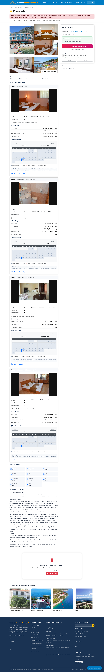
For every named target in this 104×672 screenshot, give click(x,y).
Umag (57, 628)
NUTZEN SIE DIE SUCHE (22, 17)
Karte (69, 60)
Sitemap (81, 669)
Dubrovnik (49, 652)
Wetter (77, 2)
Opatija (53, 635)
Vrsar (60, 628)
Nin (51, 640)
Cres (47, 633)
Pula (47, 628)
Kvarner (48, 631)
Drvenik (25, 7)
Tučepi (58, 649)
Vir (70, 640)
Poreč (69, 627)
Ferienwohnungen (58, 2)
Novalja (64, 633)
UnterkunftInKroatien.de (37, 646)
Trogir (54, 649)
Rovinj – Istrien (78, 641)
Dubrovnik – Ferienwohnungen (82, 631)
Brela (56, 647)
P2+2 (77, 31)
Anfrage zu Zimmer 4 (18, 460)
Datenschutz (75, 669)
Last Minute (69, 2)
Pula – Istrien (78, 643)
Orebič (65, 654)
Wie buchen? (80, 662)
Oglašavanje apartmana (16, 650)
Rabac (49, 628)
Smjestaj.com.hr (35, 651)
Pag (59, 640)
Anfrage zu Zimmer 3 (18, 364)
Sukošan (67, 640)
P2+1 (74, 31)
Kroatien (11, 7)
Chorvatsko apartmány (36, 643)
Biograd (47, 640)
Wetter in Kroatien (35, 632)
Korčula (56, 654)
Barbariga (48, 627)
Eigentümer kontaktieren (78, 46)
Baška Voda (48, 647)
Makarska (63, 647)
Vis (61, 649)
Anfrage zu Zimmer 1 (18, 173)
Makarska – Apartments (80, 636)
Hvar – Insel (77, 638)
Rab (56, 635)
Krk (55, 633)
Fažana (53, 627)
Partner (12, 641)
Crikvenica (51, 633)
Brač (53, 647)
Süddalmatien (18, 7)
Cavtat (47, 654)
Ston (47, 655)
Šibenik (62, 640)
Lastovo (61, 654)
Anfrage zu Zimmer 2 (18, 271)
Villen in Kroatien (35, 637)
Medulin (60, 627)
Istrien (48, 625)
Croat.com (33, 648)
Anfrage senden (95, 668)
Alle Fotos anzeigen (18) (50, 71)
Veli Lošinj (60, 635)
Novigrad (65, 627)
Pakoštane (54, 640)
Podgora (48, 649)
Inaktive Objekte (14, 638)
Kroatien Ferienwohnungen (17, 635)
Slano (68, 654)
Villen (84, 2)
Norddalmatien (50, 638)
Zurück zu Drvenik (66, 65)
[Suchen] (93, 625)
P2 (71, 31)
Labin (56, 627)
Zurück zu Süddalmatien (68, 68)
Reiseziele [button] (45, 2)
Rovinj (53, 628)
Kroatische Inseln (35, 629)
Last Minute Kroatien (36, 634)
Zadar (51, 642)
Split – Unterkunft (79, 633)
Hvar (59, 647)
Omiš (67, 647)
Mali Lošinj (59, 633)
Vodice (47, 642)
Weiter (52, 143)
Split (51, 649)
